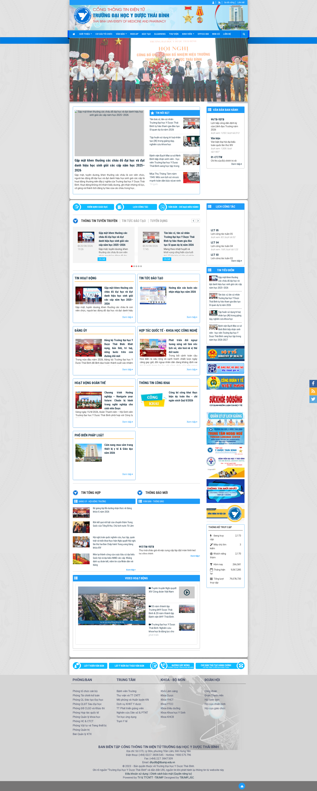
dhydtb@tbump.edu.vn (162, 762)
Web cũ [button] (216, 34)
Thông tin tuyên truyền (99, 221)
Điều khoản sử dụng (136, 773)
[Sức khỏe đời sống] (226, 400)
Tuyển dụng (159, 221)
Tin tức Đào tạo (134, 221)
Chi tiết (102, 259)
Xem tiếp (236, 164)
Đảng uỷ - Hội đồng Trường (92, 501)
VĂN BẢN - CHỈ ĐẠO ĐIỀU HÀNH (183, 207)
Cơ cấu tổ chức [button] (103, 34)
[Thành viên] (213, 2)
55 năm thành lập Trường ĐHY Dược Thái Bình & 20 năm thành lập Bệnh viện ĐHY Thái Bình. (161, 611)
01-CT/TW (216, 134)
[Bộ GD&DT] (226, 368)
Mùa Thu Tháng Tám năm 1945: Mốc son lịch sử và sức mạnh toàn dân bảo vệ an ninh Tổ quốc (165, 178)
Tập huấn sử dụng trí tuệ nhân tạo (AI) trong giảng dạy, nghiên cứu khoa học (165, 141)
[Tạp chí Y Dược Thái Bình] (226, 450)
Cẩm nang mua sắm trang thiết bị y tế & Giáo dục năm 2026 (118, 448)
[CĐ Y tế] (226, 382)
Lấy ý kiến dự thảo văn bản (129, 665)
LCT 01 (215, 243)
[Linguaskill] (226, 472)
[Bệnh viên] (226, 461)
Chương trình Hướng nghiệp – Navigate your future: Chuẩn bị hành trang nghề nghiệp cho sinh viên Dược (118, 400)
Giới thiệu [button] (84, 34)
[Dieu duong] (226, 491)
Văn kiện (215, 115)
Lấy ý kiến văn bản (94, 665)
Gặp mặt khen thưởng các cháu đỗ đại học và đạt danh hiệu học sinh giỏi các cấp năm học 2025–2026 (110, 165)
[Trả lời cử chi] (226, 435)
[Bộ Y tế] (226, 353)
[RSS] (219, 2)
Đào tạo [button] (146, 34)
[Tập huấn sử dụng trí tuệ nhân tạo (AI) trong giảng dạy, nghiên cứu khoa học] (86, 238)
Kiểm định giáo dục (97, 207)
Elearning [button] (160, 34)
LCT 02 (215, 231)
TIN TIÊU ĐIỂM (225, 270)
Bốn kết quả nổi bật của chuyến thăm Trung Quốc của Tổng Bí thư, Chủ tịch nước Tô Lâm (113, 524)
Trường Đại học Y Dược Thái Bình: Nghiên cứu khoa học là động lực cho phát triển (162, 629)
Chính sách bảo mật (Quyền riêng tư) (171, 773)
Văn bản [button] (120, 34)
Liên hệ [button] (227, 34)
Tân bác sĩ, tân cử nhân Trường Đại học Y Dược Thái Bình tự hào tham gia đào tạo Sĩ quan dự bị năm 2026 (165, 124)
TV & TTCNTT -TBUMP (150, 777)
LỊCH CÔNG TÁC (140, 207)
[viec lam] (226, 513)
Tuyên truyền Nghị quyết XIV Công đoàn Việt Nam (162, 590)
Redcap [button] (134, 34)
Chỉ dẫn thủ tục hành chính (216, 666)
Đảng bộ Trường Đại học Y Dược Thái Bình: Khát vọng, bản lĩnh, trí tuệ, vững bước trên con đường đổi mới (118, 348)
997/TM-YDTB (146, 510)
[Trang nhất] (74, 34)
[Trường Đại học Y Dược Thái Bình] (82, 15)
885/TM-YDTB (146, 543)
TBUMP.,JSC (187, 777)
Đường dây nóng (181, 666)
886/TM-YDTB (146, 527)
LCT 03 (215, 218)
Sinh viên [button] (187, 34)
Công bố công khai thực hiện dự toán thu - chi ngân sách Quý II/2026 (183, 396)
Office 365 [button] (203, 34)
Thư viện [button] (173, 34)
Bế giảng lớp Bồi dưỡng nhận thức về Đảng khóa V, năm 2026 (112, 510)
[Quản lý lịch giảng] (226, 418)
